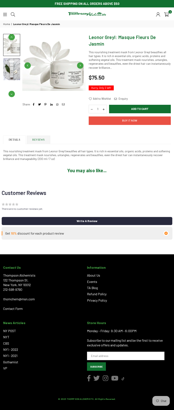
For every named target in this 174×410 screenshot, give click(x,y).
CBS (6, 343)
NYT (6, 337)
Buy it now (129, 120)
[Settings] (158, 14)
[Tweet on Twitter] (39, 104)
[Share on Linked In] (51, 104)
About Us (93, 275)
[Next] (80, 65)
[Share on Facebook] (33, 104)
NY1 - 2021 (10, 356)
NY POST (9, 331)
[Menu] (5, 14)
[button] (166, 14)
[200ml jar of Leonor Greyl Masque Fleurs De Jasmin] (11, 45)
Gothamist (10, 362)
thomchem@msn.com (19, 299)
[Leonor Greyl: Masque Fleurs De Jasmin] (11, 69)
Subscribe (96, 366)
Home (6, 23)
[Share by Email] (63, 104)
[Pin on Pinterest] (45, 104)
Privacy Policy (97, 300)
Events (92, 282)
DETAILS (14, 139)
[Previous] (27, 65)
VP (5, 368)
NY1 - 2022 (10, 349)
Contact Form (13, 308)
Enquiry (123, 98)
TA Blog (92, 288)
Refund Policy (97, 294)
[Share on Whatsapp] (57, 104)
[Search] (13, 14)
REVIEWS (38, 139)
